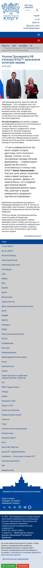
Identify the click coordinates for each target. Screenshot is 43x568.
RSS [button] (4, 507)
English (37, 16)
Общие (4, 371)
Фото (4, 442)
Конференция (7, 343)
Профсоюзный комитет (12, 415)
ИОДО (4, 329)
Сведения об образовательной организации (21, 491)
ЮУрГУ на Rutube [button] (19, 507)
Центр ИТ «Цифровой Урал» (14, 452)
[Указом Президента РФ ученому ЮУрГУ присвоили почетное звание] (21, 84)
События (5, 419)
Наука (4, 362)
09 (5, 66)
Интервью (6, 325)
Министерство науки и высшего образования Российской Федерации (17, 535)
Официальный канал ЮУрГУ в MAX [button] (30, 507)
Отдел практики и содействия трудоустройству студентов (14, 376)
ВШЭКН (5, 288)
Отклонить (23, 566)
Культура (6, 348)
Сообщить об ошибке (11, 501)
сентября (23, 45)
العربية (37, 19)
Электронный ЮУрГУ (11, 461)
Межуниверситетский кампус (14, 357)
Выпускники (7, 297)
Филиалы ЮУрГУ (9, 438)
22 (31, 45)
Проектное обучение (10, 410)
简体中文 (36, 22)
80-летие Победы (9, 255)
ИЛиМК (5, 315)
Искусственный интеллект (13, 334)
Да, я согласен (9, 566)
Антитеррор (7, 269)
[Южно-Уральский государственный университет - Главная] (11, 11)
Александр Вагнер (9, 260)
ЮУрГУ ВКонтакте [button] (9, 507)
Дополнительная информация (15, 559)
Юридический (8, 470)
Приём (4, 396)
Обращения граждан (10, 503)
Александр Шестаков (11, 265)
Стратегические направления (14, 429)
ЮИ (3, 465)
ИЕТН (4, 311)
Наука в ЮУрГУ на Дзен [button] (14, 507)
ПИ (3, 382)
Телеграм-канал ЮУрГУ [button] (24, 507)
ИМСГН (5, 320)
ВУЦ (3, 283)
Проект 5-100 (7, 405)
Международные (9, 352)
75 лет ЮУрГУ (7, 246)
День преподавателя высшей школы (17, 306)
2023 (14, 45)
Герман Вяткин (8, 302)
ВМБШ (4, 279)
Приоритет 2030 (8, 401)
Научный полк (8, 366)
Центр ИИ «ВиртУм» (10, 447)
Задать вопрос (8, 498)
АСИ (3, 274)
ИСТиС (4, 339)
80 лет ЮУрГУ (7, 251)
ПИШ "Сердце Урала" (10, 387)
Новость (5, 45)
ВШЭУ (4, 292)
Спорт (4, 424)
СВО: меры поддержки (28, 6)
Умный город (7, 433)
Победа (5, 392)
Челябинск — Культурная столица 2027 (18, 456)
